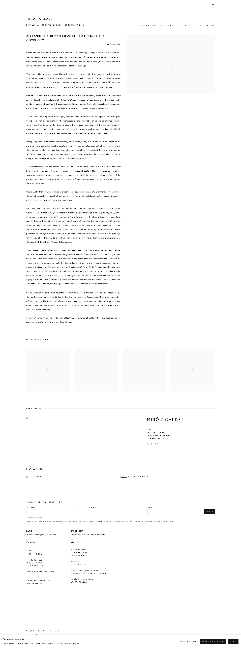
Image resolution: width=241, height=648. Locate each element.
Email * (150, 507)
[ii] (73, 104)
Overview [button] (144, 26)
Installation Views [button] (164, 26)
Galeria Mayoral (38, 5)
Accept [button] (233, 641)
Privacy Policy (103, 521)
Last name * (92, 507)
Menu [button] (213, 5)
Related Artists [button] (205, 26)
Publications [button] (185, 26)
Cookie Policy (42, 631)
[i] (109, 82)
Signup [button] (209, 512)
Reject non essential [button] (213, 641)
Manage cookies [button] (55, 631)
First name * (31, 507)
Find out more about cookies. (66, 643)
